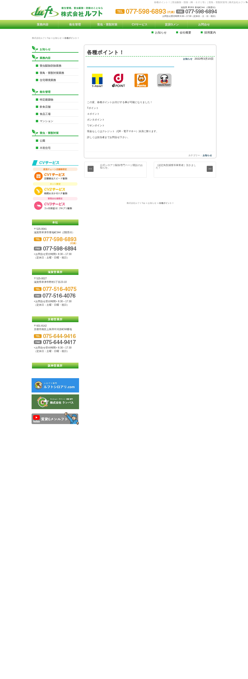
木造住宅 (45, 147)
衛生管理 (45, 91)
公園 (42, 140)
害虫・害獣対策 (49, 132)
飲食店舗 (45, 106)
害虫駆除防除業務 (50, 65)
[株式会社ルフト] (69, 12)
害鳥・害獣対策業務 (52, 72)
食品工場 (45, 113)
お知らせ (187, 59)
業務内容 (45, 57)
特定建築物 (46, 99)
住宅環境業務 (48, 80)
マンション (46, 121)
